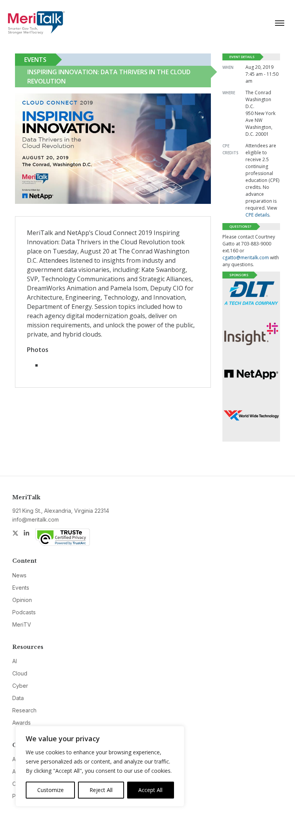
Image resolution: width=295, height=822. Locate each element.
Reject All (101, 790)
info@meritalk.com (35, 519)
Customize (50, 790)
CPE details (257, 215)
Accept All (150, 790)
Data (18, 698)
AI (14, 661)
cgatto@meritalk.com (245, 257)
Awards (21, 722)
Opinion (22, 600)
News (19, 575)
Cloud (19, 673)
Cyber (20, 685)
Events (35, 59)
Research (24, 710)
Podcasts (24, 612)
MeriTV (21, 624)
